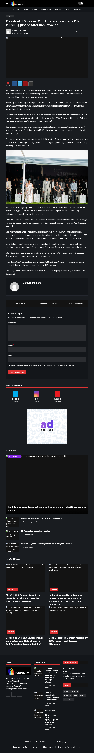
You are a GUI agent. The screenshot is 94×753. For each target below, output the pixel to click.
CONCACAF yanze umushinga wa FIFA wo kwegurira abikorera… (48, 544)
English (10, 16)
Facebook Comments (48, 303)
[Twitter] (8, 694)
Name (11, 345)
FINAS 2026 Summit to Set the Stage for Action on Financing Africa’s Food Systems (23, 598)
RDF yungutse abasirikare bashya (35, 531)
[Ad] (47, 426)
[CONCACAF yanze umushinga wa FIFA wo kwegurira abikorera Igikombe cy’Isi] (12, 547)
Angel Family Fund (71, 691)
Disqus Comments (75, 303)
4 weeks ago (28, 522)
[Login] (86, 3)
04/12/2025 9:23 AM (20, 33)
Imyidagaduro (14, 456)
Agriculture (12, 589)
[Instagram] (13, 694)
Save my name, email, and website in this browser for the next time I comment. (44, 365)
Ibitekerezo (20, 303)
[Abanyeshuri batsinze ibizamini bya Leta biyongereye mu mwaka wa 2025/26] (38, 713)
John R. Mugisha (20, 30)
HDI (75, 695)
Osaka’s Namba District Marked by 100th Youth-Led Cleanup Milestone (68, 640)
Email (11, 355)
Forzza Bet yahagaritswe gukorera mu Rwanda (41, 518)
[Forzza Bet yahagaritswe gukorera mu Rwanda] (12, 522)
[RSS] (19, 694)
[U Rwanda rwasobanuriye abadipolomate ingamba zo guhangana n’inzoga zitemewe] (38, 671)
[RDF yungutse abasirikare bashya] (12, 535)
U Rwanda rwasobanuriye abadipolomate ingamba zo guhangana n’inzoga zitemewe (51, 675)
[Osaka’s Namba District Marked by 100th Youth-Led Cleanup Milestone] (68, 620)
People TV (34, 742)
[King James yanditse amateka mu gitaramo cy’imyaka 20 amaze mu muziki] (47, 484)
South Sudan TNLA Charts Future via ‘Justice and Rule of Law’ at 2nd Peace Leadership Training (24, 640)
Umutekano (68, 699)
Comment (13, 322)
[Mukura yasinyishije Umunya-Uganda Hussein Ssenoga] (38, 696)
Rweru (82, 695)
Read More (22, 689)
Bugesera (67, 695)
